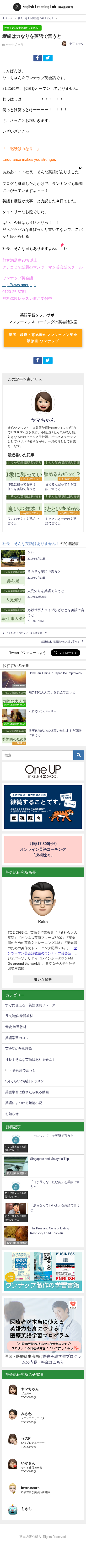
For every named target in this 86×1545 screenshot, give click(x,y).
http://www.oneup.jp (19, 285)
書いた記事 (43, 979)
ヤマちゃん (76, 43)
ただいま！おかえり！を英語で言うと (26, 633)
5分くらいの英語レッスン (24, 1081)
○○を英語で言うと (22, 1070)
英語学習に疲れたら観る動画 (27, 1092)
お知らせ (12, 1113)
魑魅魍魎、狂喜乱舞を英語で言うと (60, 642)
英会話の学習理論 (18, 1048)
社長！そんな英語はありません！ (22, 28)
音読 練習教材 (15, 1026)
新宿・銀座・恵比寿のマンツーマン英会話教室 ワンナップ (43, 338)
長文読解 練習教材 (19, 1015)
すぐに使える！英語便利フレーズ (30, 1005)
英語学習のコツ (17, 1037)
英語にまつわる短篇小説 (23, 1102)
